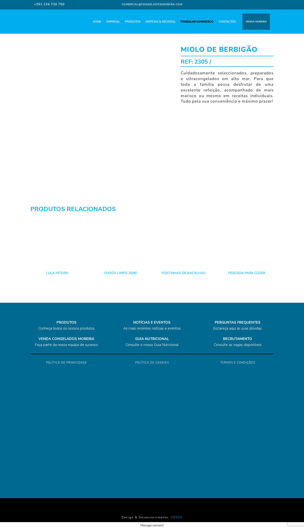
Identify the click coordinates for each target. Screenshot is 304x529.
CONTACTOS (227, 22)
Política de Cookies (152, 362)
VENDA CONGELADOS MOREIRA (66, 338)
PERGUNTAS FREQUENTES (238, 322)
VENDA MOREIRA (256, 21)
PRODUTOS (132, 22)
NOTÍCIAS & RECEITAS (160, 22)
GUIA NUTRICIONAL (152, 338)
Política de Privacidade (66, 362)
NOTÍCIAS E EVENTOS (152, 322)
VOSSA (177, 517)
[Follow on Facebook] (239, 4)
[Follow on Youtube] (266, 4)
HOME (97, 22)
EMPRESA (113, 22)
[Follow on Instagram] (247, 4)
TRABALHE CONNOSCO (197, 22)
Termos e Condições (237, 362)
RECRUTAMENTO (237, 338)
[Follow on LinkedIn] (257, 4)
